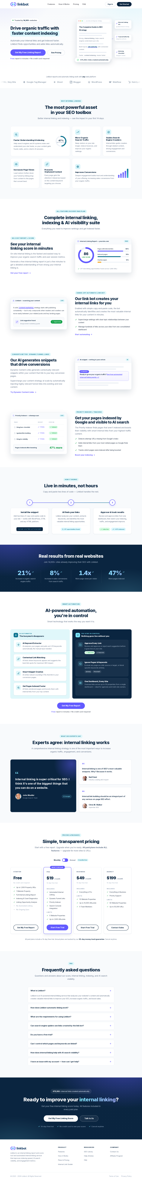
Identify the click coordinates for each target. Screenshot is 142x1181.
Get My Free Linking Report (28, 52)
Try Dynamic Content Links (22, 392)
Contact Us (114, 1152)
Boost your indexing (84, 455)
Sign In (110, 4)
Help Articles (89, 1156)
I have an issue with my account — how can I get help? (55, 1062)
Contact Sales (117, 927)
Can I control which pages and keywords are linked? (54, 1044)
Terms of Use (114, 1176)
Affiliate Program (116, 1156)
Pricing (76, 4)
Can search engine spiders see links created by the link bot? (57, 1026)
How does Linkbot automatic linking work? (49, 1008)
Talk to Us (89, 1118)
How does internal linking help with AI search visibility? (55, 1053)
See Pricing (56, 52)
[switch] (65, 860)
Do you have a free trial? (42, 1035)
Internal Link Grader (65, 1164)
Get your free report (19, 273)
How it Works (64, 4)
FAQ (84, 4)
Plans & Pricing (63, 1160)
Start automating (82, 334)
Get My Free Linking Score (60, 1118)
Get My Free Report (71, 706)
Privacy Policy (126, 1176)
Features (51, 4)
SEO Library (88, 1152)
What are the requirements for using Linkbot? (51, 1017)
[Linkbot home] (19, 4)
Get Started (124, 4)
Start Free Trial (57, 927)
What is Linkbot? (38, 990)
